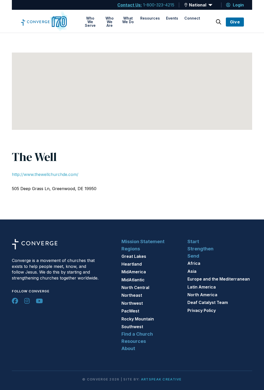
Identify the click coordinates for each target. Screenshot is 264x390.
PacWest (130, 310)
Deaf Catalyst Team (207, 302)
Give (235, 21)
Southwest (132, 326)
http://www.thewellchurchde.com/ (45, 174)
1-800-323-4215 (158, 4)
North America (202, 294)
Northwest (132, 303)
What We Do (128, 20)
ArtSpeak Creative (161, 379)
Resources (150, 18)
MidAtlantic (133, 279)
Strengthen (200, 248)
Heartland (131, 264)
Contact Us (129, 4)
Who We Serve (90, 22)
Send (193, 256)
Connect (192, 18)
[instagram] (27, 301)
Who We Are (109, 22)
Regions (130, 248)
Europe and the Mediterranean (218, 279)
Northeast (131, 295)
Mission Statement (142, 241)
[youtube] (39, 301)
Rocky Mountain (137, 318)
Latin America (201, 287)
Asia (191, 271)
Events (172, 18)
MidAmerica (133, 271)
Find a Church (137, 334)
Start (193, 241)
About (128, 348)
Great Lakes (133, 256)
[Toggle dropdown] (186, 5)
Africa (193, 263)
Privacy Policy (201, 310)
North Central (135, 287)
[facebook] (15, 301)
